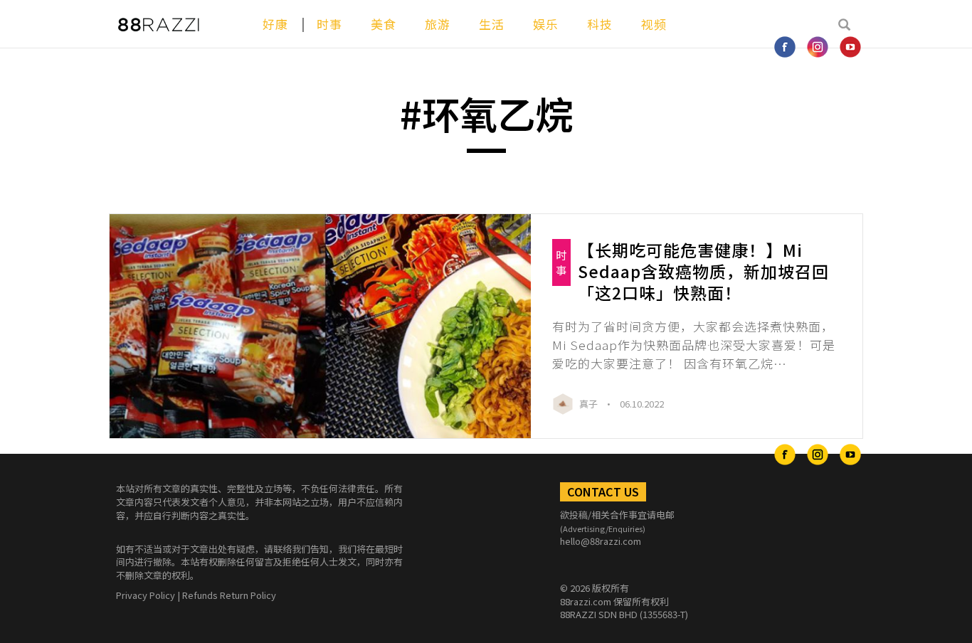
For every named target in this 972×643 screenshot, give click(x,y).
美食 (383, 24)
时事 (329, 24)
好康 (275, 24)
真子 (589, 403)
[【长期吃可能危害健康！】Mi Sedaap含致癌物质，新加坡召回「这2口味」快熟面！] (320, 326)
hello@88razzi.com (600, 541)
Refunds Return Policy (229, 595)
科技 (600, 24)
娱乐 (546, 24)
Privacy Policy (145, 595)
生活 (492, 24)
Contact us (603, 491)
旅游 (437, 24)
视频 (654, 24)
